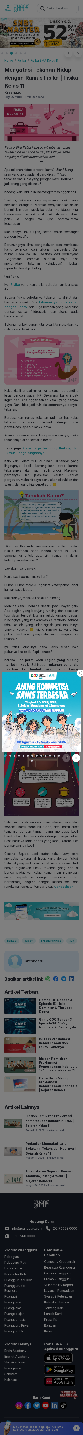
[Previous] (66, 758)
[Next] (76, 758)
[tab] (5, 755)
